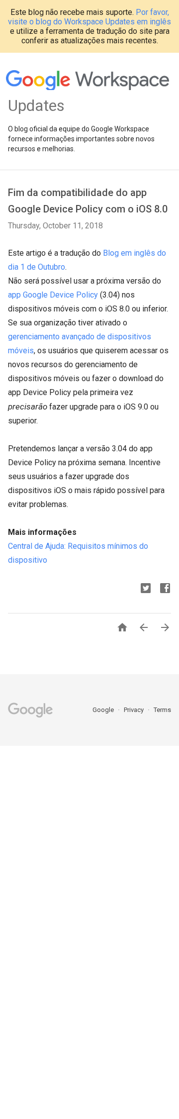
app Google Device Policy (53, 295)
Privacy (134, 709)
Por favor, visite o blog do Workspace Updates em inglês (89, 16)
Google (103, 709)
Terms (162, 709)
